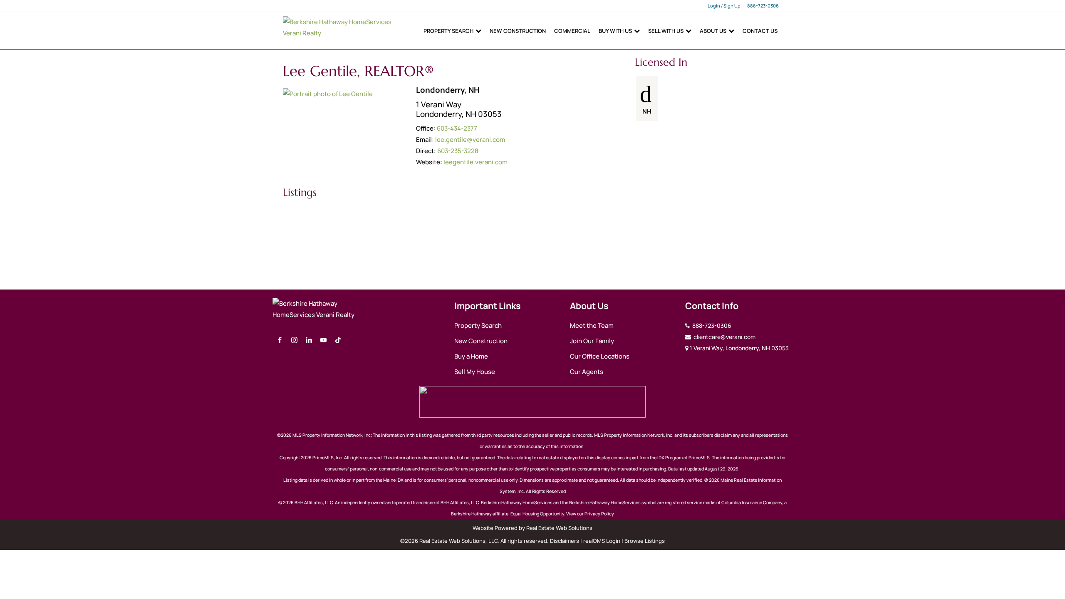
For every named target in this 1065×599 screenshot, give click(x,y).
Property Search (448, 31)
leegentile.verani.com (475, 162)
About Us (713, 31)
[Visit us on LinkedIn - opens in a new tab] (309, 340)
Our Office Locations (599, 356)
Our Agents (586, 371)
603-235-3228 (457, 150)
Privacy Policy (599, 514)
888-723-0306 (763, 5)
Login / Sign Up (724, 5)
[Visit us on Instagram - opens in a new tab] (294, 340)
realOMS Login (601, 541)
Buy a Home (471, 356)
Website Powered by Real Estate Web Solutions (532, 528)
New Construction (518, 31)
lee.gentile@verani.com (470, 139)
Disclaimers (564, 541)
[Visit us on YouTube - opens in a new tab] (323, 340)
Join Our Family (592, 341)
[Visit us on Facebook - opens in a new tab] (280, 340)
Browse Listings (644, 541)
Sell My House (474, 371)
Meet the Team (592, 325)
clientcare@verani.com (723, 337)
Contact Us (760, 31)
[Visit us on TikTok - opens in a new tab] (338, 340)
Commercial (572, 31)
